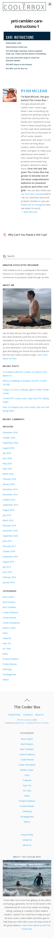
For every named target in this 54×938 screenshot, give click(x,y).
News (5, 653)
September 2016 (10, 556)
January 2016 (9, 582)
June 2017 (7, 541)
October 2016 (9, 551)
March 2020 (8, 473)
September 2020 (10, 442)
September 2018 (10, 535)
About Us (39, 714)
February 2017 (9, 546)
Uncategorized (9, 674)
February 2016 (9, 577)
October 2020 (9, 437)
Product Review (10, 664)
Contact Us (28, 714)
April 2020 (7, 468)
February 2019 (9, 525)
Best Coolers (9, 597)
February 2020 (9, 479)
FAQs (5, 633)
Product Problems (11, 659)
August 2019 (8, 510)
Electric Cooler (9, 628)
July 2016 (7, 566)
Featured (7, 638)
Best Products (9, 602)
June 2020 (7, 458)
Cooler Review (9, 617)
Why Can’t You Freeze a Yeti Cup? (27, 234)
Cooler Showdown (11, 622)
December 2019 (10, 489)
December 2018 (10, 530)
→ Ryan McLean (29, 211)
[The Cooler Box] (24, 9)
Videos (6, 679)
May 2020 (7, 463)
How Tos (7, 643)
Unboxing (7, 669)
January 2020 (9, 484)
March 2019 (8, 520)
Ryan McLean (34, 90)
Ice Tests (7, 648)
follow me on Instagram (33, 204)
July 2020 (7, 453)
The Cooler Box (25, 720)
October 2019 (9, 499)
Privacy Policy (14, 714)
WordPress (19, 723)
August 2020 (8, 448)
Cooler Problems (10, 612)
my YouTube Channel (32, 193)
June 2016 (7, 572)
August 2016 (8, 561)
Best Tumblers (9, 607)
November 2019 (10, 494)
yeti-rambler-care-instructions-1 (27, 23)
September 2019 (10, 504)
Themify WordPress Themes (37, 723)
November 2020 (10, 432)
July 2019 (7, 515)
